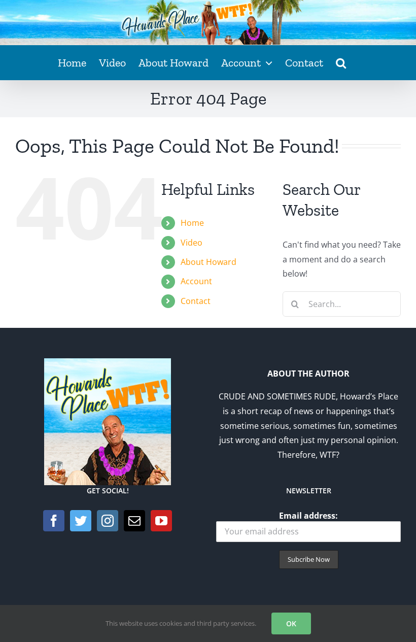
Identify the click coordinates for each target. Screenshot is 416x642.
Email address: (308, 515)
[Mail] (134, 520)
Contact (196, 301)
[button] (341, 62)
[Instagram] (107, 520)
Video (191, 242)
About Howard (208, 261)
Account (196, 281)
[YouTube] (161, 520)
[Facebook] (53, 520)
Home (192, 222)
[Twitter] (80, 520)
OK (291, 623)
